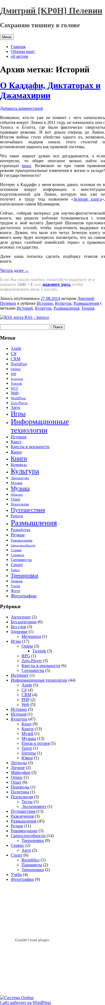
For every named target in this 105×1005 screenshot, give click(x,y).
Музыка (20, 488)
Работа (17, 516)
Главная (18, 46)
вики (26, 165)
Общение (17, 494)
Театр (27, 748)
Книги (19, 458)
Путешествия (28, 509)
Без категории (24, 622)
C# (13, 353)
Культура (63, 303)
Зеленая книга (87, 199)
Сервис (16, 550)
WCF (14, 388)
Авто (15, 407)
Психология (20, 504)
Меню (7, 37)
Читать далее (14, 270)
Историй (25, 308)
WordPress (18, 398)
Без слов (18, 626)
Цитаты (29, 753)
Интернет (20, 675)
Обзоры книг (23, 51)
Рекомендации (21, 540)
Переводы (20, 787)
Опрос (17, 777)
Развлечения (22, 816)
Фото (15, 590)
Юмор (27, 758)
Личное (18, 767)
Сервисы (17, 555)
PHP (13, 374)
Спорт (17, 564)
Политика (20, 792)
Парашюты (32, 864)
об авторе (19, 56)
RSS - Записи (36, 317)
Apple (16, 348)
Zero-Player (19, 403)
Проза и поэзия (36, 743)
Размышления (86, 303)
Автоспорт (21, 617)
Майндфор (20, 772)
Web (15, 393)
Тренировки (24, 575)
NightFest (19, 364)
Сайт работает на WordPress (25, 1002)
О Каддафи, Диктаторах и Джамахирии (50, 90)
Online (16, 369)
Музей (27, 733)
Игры (18, 413)
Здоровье (19, 631)
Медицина (31, 636)
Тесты (27, 801)
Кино (16, 452)
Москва (16, 483)
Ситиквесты (21, 559)
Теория (87, 308)
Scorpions (17, 378)
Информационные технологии (40, 425)
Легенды (19, 762)
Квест (16, 441)
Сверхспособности (23, 545)
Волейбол (31, 860)
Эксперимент (34, 806)
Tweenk (16, 383)
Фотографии (24, 595)
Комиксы (19, 464)
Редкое (18, 534)
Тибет (15, 570)
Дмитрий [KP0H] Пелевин (51, 10)
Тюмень (17, 581)
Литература (20, 478)
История (18, 437)
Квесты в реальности (30, 446)
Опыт (15, 499)
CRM (15, 359)
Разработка (20, 529)
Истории (45, 303)
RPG (26, 656)
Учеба (15, 586)
